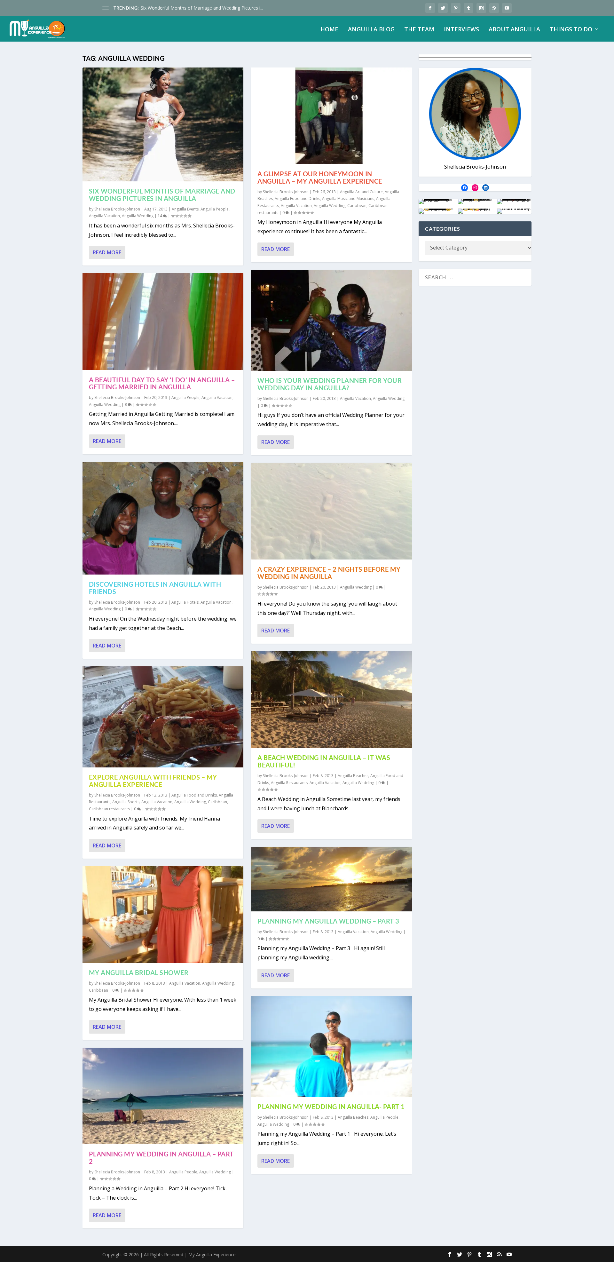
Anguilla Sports (125, 802)
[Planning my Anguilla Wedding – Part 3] (331, 879)
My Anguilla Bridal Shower (139, 972)
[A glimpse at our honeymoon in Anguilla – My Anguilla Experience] (331, 115)
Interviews (461, 30)
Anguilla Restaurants (289, 782)
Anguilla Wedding (138, 215)
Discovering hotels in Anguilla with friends (155, 587)
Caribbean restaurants (109, 809)
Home (329, 30)
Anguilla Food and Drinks (194, 795)
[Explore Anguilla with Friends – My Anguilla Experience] (163, 716)
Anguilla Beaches (353, 775)
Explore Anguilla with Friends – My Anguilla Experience (153, 780)
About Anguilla (514, 30)
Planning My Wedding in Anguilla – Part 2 (161, 1157)
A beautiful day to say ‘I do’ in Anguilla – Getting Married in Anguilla (162, 383)
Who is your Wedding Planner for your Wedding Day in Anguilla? (329, 384)
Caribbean (217, 802)
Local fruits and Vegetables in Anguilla (180, 8)
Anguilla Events (185, 209)
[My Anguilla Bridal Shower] (163, 914)
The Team (419, 30)
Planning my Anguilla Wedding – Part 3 (328, 921)
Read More (107, 252)
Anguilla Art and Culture (361, 191)
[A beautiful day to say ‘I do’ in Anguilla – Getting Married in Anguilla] (163, 321)
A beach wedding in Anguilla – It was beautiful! (323, 761)
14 (160, 215)
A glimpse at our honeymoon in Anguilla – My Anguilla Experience (319, 177)
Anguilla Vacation (104, 215)
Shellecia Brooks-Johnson (117, 209)
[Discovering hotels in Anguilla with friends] (163, 518)
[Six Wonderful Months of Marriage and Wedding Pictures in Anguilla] (163, 124)
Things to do (571, 30)
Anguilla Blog (371, 30)
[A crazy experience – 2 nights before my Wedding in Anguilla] (331, 511)
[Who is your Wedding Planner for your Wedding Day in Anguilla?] (331, 320)
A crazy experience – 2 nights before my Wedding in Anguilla (329, 572)
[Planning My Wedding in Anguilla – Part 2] (163, 1096)
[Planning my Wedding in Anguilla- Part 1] (331, 1046)
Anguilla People (215, 209)
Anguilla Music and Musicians (348, 198)
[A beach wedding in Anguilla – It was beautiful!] (331, 699)
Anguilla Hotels (185, 602)
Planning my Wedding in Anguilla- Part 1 (331, 1106)
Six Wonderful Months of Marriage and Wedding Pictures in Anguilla (162, 194)
